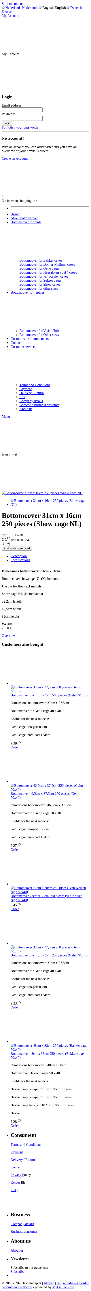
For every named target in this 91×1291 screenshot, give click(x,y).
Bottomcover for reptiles (27, 292)
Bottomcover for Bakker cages (40, 260)
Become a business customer (39, 405)
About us (25, 409)
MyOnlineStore (63, 1287)
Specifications (20, 560)
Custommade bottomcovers (30, 339)
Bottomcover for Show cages (39, 284)
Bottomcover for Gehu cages (39, 268)
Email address (11, 105)
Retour (15, 1182)
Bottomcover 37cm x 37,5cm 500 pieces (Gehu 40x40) (49, 695)
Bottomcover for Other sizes (39, 335)
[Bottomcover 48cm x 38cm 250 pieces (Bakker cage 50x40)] (50, 1026)
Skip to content (12, 4)
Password (8, 114)
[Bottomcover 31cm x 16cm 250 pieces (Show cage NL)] (42, 493)
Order (15, 747)
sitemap (49, 1283)
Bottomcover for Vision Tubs (39, 331)
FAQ (23, 397)
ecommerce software (17, 1287)
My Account (10, 16)
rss (59, 1283)
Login (7, 123)
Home (15, 214)
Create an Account (15, 158)
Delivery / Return (31, 393)
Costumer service (23, 347)
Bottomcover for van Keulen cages (43, 276)
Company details (31, 401)
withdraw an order (76, 1283)
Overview (9, 635)
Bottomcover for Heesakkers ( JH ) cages (48, 272)
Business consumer (24, 1231)
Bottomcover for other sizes (38, 288)
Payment (25, 389)
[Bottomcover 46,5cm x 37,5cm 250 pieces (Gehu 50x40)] (50, 766)
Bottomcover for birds (26, 222)
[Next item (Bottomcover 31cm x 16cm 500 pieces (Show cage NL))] (45, 474)
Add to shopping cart (17, 548)
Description (19, 556)
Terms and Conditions (34, 385)
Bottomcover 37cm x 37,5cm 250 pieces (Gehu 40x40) (49, 955)
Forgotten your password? (20, 127)
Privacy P (17, 1175)
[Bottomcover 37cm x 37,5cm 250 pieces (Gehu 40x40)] (50, 928)
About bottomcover (24, 218)
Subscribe (17, 1271)
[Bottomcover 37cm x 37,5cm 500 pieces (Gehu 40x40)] (50, 668)
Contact (16, 343)
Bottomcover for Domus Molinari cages (47, 264)
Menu (6, 416)
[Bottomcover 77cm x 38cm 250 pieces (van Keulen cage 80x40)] (50, 869)
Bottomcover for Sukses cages (40, 280)
